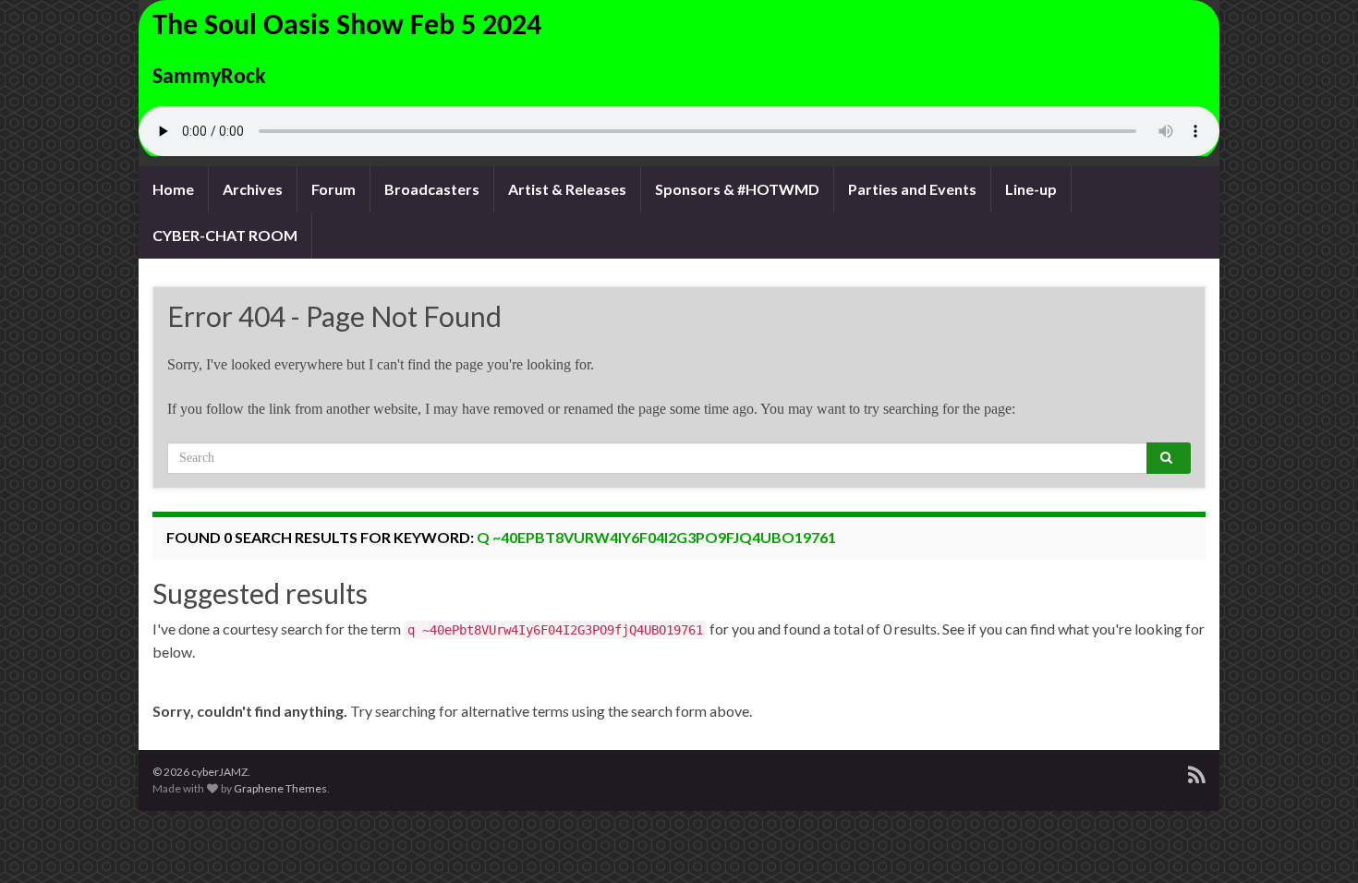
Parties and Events (912, 189)
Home (173, 189)
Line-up (1031, 189)
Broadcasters (431, 189)
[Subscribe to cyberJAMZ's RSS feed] (1197, 771)
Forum (333, 189)
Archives (253, 189)
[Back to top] (1316, 841)
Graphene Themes (280, 788)
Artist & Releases (567, 189)
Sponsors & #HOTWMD (737, 189)
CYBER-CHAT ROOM (224, 235)
